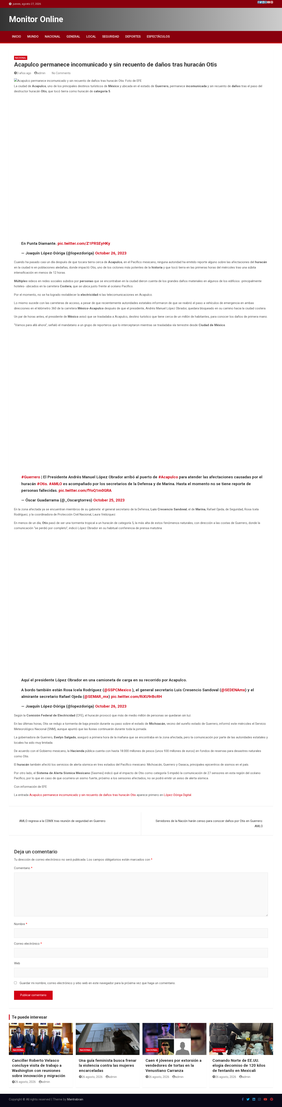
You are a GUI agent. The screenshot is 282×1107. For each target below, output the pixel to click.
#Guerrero (30, 477)
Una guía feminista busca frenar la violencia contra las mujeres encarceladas (107, 1065)
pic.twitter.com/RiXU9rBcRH (136, 696)
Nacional (52, 36)
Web (17, 963)
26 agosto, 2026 (25, 1081)
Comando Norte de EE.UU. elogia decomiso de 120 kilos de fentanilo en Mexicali (238, 1065)
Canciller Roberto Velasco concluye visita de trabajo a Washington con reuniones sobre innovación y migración (38, 1068)
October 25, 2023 (109, 500)
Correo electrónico (28, 943)
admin (41, 73)
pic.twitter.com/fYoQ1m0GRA (85, 490)
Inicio (16, 36)
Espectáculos (158, 36)
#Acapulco (168, 477)
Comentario (23, 868)
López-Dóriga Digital (177, 795)
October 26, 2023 (111, 253)
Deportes (133, 36)
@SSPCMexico (117, 690)
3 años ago (24, 73)
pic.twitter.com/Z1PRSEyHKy (84, 243)
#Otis (42, 483)
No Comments (61, 73)
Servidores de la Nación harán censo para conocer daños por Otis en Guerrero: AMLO (209, 823)
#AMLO (55, 483)
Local (91, 36)
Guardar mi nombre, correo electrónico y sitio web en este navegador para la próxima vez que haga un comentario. (97, 983)
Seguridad (110, 36)
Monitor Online (36, 19)
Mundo (33, 36)
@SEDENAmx (233, 690)
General (73, 36)
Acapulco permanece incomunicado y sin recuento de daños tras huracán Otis (82, 795)
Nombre (20, 924)
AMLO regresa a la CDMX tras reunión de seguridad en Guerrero (62, 821)
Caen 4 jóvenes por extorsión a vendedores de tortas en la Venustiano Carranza (173, 1065)
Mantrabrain (75, 1099)
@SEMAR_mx (96, 696)
